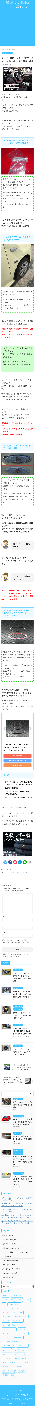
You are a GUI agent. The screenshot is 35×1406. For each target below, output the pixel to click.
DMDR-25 (6, 1296)
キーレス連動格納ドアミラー (11, 1325)
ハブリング (6, 1337)
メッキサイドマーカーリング (19, 872)
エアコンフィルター (16, 1312)
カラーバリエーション (21, 1316)
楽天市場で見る (17, 755)
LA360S (27, 1300)
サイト (4, 932)
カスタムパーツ (7, 869)
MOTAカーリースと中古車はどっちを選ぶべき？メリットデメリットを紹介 (22, 1121)
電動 (12, 1375)
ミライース (7, 872)
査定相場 (19, 1366)
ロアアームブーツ (20, 1354)
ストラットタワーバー (9, 1329)
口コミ (20, 1362)
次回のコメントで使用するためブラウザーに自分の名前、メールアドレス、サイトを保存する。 (16, 942)
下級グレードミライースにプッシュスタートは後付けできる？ (22, 1015)
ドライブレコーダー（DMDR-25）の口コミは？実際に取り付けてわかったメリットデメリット (22, 1033)
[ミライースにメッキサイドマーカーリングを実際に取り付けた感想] (20, 862)
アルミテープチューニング (10, 1308)
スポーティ (22, 1329)
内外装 (5, 1362)
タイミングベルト (22, 1333)
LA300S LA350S (17, 1296)
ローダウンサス (7, 1358)
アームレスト (25, 1308)
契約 (26, 1362)
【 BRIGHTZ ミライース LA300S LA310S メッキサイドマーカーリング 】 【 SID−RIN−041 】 (17, 747)
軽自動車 (21, 1371)
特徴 (15, 1371)
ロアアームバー (7, 1354)
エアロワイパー (7, 1316)
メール (5, 924)
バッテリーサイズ (17, 1337)
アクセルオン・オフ (14, 1304)
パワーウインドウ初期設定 (10, 1341)
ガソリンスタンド (17, 1321)
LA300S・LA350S (8, 1300)
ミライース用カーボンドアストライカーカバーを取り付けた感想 (22, 1051)
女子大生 (5, 1366)
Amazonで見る (17, 765)
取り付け (12, 1362)
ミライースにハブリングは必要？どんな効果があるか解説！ (22, 1104)
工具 (12, 1366)
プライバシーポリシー (17, 1390)
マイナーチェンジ (22, 1346)
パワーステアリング (8, 1346)
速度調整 (5, 1375)
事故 (16, 1358)
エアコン (5, 1312)
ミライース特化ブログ (17, 7)
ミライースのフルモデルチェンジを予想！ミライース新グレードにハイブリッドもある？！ (17, 1223)
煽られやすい (6, 1371)
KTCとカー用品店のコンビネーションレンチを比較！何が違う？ (23, 1139)
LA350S (19, 1300)
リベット (14, 1350)
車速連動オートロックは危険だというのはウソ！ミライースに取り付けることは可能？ (17, 1216)
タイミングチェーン (8, 1333)
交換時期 (23, 1358)
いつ (4, 1304)
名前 (4, 916)
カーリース (6, 1321)
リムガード (24, 1350)
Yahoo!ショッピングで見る (17, 760)
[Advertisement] (17, 28)
